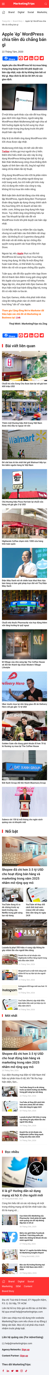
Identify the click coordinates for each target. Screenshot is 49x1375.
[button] (3, 4)
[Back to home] (24, 4)
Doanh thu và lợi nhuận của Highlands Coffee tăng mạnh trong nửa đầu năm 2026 (32, 958)
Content (28, 1286)
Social (31, 12)
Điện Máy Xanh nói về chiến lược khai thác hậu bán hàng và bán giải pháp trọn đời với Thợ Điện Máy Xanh (24, 583)
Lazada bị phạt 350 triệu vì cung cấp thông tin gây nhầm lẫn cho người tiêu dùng (33, 1119)
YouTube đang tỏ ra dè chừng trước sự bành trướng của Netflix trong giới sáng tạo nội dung (12, 910)
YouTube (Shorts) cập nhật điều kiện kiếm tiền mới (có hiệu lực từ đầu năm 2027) (32, 1003)
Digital (21, 12)
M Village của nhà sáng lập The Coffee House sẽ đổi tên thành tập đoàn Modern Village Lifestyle (23, 665)
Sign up (26, 1349)
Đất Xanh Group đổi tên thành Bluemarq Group (24, 783)
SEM (18, 1286)
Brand (11, 12)
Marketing (42, 12)
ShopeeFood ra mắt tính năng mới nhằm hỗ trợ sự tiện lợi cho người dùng (32, 973)
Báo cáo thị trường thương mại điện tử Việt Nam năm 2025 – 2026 (32, 1267)
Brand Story (8, 1291)
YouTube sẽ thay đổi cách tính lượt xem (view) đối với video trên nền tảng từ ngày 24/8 (36, 910)
